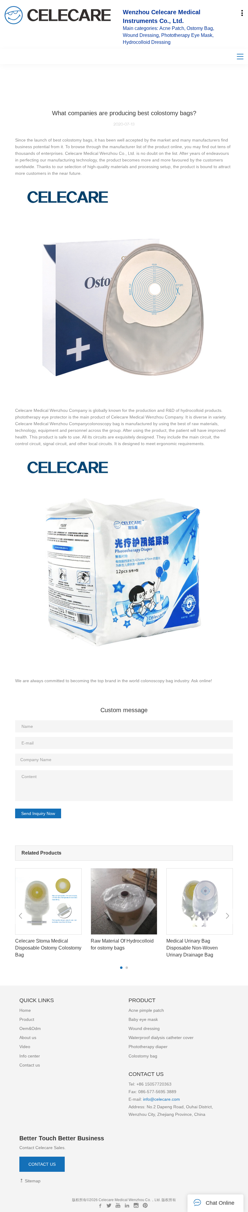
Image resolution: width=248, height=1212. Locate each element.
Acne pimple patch (146, 1010)
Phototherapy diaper (148, 1046)
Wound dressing (144, 1028)
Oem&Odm (30, 1028)
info (146, 1099)
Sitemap (32, 1180)
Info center (29, 1056)
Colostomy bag (143, 1056)
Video (24, 1046)
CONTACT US (42, 1164)
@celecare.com (165, 1099)
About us (27, 1037)
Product (26, 1019)
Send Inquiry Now (38, 813)
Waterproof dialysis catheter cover (161, 1037)
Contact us (29, 1065)
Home (25, 1010)
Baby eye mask (143, 1019)
